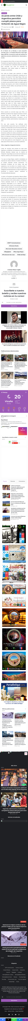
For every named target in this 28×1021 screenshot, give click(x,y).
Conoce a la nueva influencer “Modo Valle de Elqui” (18, 517)
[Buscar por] (26, 5)
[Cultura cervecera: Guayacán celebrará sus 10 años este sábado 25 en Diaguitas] (6, 487)
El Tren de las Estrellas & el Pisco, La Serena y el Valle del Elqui (18, 503)
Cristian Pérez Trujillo (14, 270)
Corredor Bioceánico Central (14, 248)
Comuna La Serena (19, 967)
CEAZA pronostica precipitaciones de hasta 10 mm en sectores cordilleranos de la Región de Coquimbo (14, 949)
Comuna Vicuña (14, 246)
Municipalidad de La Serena (8, 974)
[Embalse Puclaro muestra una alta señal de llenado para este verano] (20, 715)
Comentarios (22, 481)
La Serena (20, 972)
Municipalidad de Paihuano (20, 974)
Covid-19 (8, 972)
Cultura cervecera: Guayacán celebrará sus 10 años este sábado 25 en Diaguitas (18, 488)
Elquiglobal (8, 251)
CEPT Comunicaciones (14, 243)
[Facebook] (14, 278)
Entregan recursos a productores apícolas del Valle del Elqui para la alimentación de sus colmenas (21, 365)
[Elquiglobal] (8, 5)
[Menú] (1, 5)
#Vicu (2, 424)
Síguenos (23, 430)
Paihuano (15, 976)
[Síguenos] (26, 753)
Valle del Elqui (21, 254)
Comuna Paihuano (6, 969)
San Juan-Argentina (22, 979)
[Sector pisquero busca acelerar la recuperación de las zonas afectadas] (21, 375)
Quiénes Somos (11, 1011)
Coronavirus (22, 969)
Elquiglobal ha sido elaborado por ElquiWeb (13, 1008)
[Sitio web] (12, 278)
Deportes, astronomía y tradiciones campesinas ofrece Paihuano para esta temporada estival (17, 496)
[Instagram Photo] (14, 430)
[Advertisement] (14, 22)
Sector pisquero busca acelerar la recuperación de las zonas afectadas (20, 382)
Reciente (13, 481)
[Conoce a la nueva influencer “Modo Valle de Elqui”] (6, 518)
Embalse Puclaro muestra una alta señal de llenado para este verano (20, 722)
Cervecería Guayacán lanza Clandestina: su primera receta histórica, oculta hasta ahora (7, 365)
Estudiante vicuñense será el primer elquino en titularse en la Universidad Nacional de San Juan (18, 510)
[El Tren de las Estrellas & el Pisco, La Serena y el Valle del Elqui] (6, 503)
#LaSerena (7, 424)
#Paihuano (24, 423)
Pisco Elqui (4, 979)
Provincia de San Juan (9, 254)
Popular (5, 481)
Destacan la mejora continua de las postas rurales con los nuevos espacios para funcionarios (14, 926)
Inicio (6, 1011)
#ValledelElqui (4, 423)
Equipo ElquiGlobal (19, 1011)
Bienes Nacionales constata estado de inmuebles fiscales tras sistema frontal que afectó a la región (7, 382)
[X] (16, 278)
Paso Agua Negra (18, 251)
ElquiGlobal (4, 420)
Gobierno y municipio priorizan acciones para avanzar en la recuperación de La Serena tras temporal (20, 741)
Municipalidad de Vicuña (7, 976)
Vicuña (17, 981)
